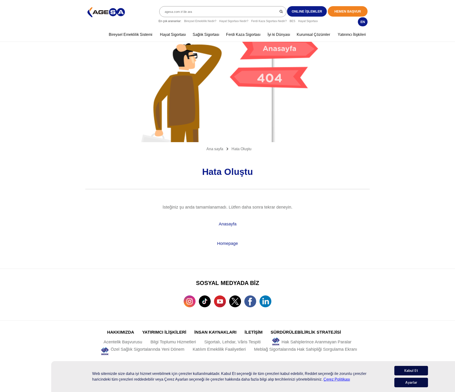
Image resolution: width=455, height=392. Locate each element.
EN (362, 22)
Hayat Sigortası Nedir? (233, 21)
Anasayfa (228, 224)
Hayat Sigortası (308, 21)
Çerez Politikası (336, 379)
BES (292, 21)
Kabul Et (411, 371)
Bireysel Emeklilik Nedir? (200, 21)
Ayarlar (411, 382)
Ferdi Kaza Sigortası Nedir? (269, 21)
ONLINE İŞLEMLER (307, 11)
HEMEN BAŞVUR (347, 11)
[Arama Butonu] (281, 11)
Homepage (227, 243)
